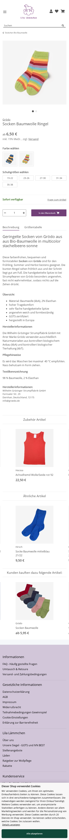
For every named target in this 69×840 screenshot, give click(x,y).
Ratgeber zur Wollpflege (17, 760)
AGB (5, 697)
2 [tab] (36, 111)
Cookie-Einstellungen (15, 717)
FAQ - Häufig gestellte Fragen (20, 664)
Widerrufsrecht (12, 707)
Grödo (19, 623)
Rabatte (7, 766)
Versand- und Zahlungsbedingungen (25, 674)
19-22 (10, 178)
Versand (33, 139)
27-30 (43, 178)
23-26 (26, 178)
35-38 (10, 184)
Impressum (9, 702)
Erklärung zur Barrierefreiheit (20, 722)
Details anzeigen (11, 824)
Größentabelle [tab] (33, 227)
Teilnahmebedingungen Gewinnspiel (25, 712)
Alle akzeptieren (34, 833)
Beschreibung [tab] (11, 227)
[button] (51, 11)
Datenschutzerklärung (16, 692)
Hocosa (19, 470)
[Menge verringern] (5, 213)
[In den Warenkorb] (5, 39)
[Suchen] (64, 25)
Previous (8, 457)
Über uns (8, 740)
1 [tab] (33, 111)
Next (61, 457)
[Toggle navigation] (4, 12)
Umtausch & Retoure (15, 669)
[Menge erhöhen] (24, 213)
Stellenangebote (12, 750)
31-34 (59, 178)
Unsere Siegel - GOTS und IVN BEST (24, 745)
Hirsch (19, 546)
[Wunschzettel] (57, 11)
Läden (6, 755)
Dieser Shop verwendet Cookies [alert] (21, 786)
